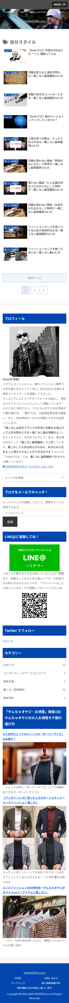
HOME (18, 978)
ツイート (8, 641)
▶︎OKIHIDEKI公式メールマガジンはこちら (28, 466)
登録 (10, 522)
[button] (63, 477)
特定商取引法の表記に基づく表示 (34, 988)
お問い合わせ (51, 978)
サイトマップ (18, 983)
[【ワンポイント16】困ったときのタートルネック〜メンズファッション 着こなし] (34, 837)
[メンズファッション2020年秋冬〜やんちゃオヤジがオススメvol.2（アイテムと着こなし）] (34, 916)
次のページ (34, 278)
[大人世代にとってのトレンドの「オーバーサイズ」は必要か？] (34, 763)
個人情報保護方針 (51, 983)
